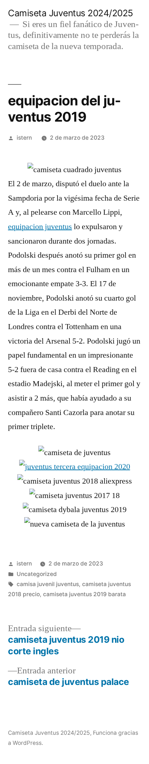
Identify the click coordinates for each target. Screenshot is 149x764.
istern (24, 137)
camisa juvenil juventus (48, 584)
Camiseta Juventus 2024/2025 (70, 13)
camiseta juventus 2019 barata (84, 594)
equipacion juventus (40, 227)
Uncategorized (37, 574)
